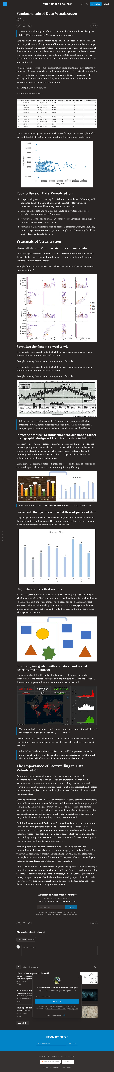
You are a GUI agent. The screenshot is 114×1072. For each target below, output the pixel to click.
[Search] (81, 4)
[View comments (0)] (24, 26)
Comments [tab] (22, 939)
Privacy (53, 1056)
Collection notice (69, 1056)
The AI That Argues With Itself (32, 973)
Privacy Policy (73, 1009)
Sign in (107, 4)
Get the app (67, 1062)
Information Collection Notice (56, 1009)
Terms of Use (67, 1006)
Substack (46, 1067)
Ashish (18, 18)
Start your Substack (51, 1062)
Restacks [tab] (31, 939)
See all (21, 1023)
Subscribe (96, 4)
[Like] (18, 26)
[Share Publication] (86, 4)
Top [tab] (19, 967)
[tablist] (26, 939)
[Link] (13, 193)
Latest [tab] (25, 967)
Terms (59, 1056)
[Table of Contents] (2, 536)
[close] (78, 978)
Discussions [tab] (33, 967)
